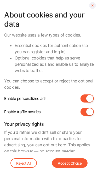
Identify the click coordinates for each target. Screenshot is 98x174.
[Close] (92, 5)
